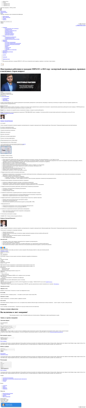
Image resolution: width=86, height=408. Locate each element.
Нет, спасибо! (47, 211)
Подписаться (39, 211)
